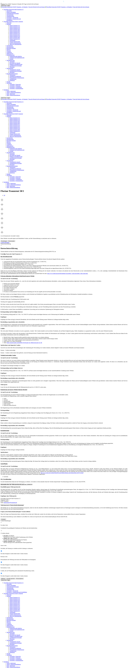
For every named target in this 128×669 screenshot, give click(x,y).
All (4, 195)
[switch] (1, 530)
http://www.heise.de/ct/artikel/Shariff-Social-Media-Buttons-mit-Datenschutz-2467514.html (62, 472)
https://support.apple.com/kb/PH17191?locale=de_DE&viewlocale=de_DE (24, 342)
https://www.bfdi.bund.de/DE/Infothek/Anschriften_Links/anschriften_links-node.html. (67, 273)
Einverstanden (11, 241)
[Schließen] (1, 245)
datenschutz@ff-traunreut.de (10, 502)
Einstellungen (4, 241)
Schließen (3, 519)
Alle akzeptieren (19, 578)
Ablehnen (3, 578)
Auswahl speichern (11, 578)
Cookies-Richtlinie (5, 242)
